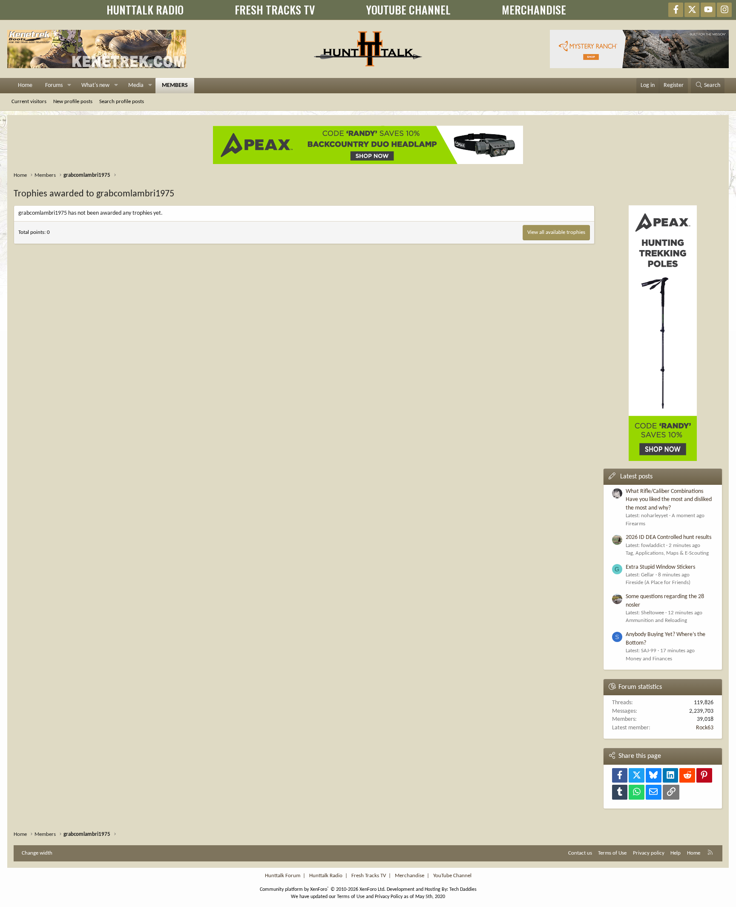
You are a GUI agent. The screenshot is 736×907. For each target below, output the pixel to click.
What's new (95, 85)
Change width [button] (37, 853)
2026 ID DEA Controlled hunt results (668, 537)
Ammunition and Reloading (656, 620)
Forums (54, 85)
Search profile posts (121, 101)
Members (175, 85)
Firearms (635, 524)
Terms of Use (612, 853)
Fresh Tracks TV (368, 875)
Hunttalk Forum (282, 875)
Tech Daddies (463, 889)
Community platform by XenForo (322, 889)
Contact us (580, 853)
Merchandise (409, 875)
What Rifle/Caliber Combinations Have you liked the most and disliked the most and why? (669, 499)
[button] (69, 85)
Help (675, 853)
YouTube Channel (452, 875)
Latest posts (636, 476)
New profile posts (72, 101)
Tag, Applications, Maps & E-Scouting (667, 553)
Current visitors (29, 101)
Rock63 (704, 728)
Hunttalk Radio (325, 875)
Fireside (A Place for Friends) (658, 582)
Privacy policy (648, 853)
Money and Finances (649, 659)
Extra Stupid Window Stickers (660, 567)
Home (25, 85)
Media (136, 85)
